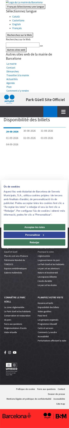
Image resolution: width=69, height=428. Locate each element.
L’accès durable (45, 281)
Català (16, 16)
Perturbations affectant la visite (52, 340)
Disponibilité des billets (48, 307)
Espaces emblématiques (15, 268)
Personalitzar (32, 234)
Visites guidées (44, 311)
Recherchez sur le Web (18, 39)
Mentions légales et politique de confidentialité (29, 399)
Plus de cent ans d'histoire (16, 256)
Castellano (18, 20)
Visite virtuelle (10, 332)
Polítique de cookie (25, 389)
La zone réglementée (14, 307)
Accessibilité (43, 336)
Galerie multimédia (13, 272)
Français (25, 6)
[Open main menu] (63, 111)
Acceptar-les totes (34, 227)
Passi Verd (42, 315)
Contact (61, 389)
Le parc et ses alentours (49, 268)
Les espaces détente (47, 276)
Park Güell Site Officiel (45, 99)
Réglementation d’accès (15, 328)
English (16, 24)
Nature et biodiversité (48, 272)
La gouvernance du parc (49, 260)
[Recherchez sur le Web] (41, 45)
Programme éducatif (47, 324)
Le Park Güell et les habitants (51, 264)
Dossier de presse (56, 394)
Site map (60, 404)
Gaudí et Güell (10, 251)
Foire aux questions (13, 324)
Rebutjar (34, 242)
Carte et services (45, 328)
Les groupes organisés (48, 319)
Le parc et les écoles (47, 285)
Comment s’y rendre (47, 332)
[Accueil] (9, 99)
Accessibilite (59, 399)
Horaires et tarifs (45, 303)
